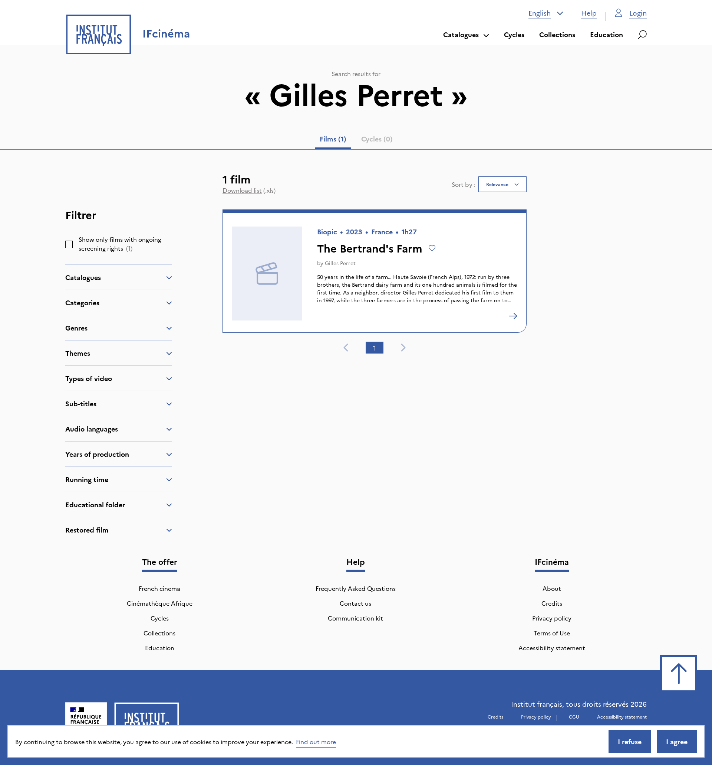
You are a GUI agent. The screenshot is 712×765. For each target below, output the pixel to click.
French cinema (159, 588)
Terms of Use (552, 633)
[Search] (642, 34)
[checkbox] (69, 244)
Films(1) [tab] (333, 138)
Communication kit (355, 618)
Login (638, 12)
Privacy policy (551, 618)
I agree (677, 741)
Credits (551, 603)
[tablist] (356, 140)
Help (589, 12)
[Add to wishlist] (432, 248)
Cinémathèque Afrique (159, 603)
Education (606, 34)
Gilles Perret (340, 263)
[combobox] (545, 13)
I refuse (630, 741)
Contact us (355, 603)
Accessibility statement (551, 648)
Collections (557, 34)
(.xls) (249, 190)
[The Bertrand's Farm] (512, 316)
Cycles (514, 34)
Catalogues (461, 34)
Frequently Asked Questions (356, 588)
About (552, 588)
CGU (574, 716)
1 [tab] (374, 347)
